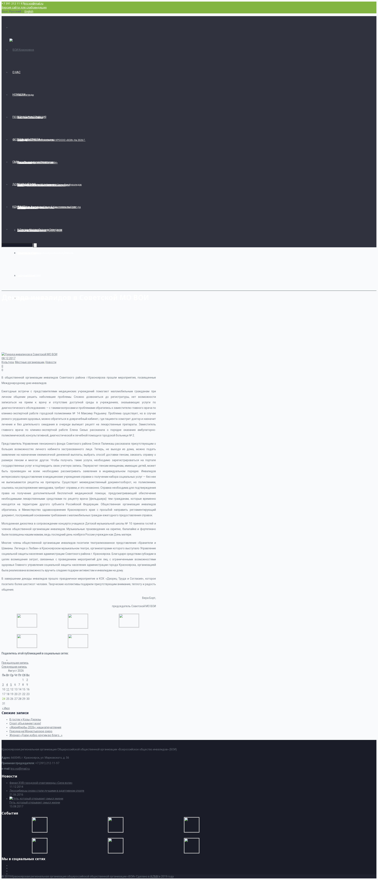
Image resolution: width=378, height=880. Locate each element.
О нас (16, 72)
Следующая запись (14, 666)
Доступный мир (24, 184)
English (28, 11)
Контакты (19, 206)
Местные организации (29, 362)
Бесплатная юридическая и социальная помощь (45, 252)
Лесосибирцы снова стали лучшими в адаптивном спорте (46, 790)
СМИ (15, 161)
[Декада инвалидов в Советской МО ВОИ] (27, 626)
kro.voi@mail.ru (33, 3)
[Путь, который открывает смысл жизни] (36, 798)
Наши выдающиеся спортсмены (35, 162)
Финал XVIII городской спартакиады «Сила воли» (40, 782)
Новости (18, 94)
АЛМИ (154, 876)
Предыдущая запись (15, 662)
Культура (8, 362)
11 (7, 689)
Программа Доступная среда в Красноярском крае (46, 207)
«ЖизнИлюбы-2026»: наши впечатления (35, 727)
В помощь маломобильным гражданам (39, 229)
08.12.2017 (8, 358)
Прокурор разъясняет (29, 275)
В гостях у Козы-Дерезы (25, 719)
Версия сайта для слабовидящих (24, 7)
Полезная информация (29, 117)
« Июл (6, 708)
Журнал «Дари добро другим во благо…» (35, 735)
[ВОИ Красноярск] (21, 49)
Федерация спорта (26, 139)
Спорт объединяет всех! (25, 723)
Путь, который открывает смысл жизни (34, 802)
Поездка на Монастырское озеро (30, 731)
